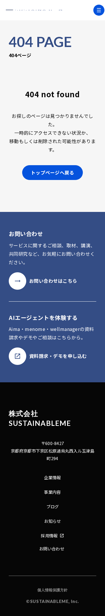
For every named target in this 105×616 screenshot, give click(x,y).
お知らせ (52, 521)
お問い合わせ (51, 548)
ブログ (52, 506)
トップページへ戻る (52, 172)
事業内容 (52, 492)
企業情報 (52, 477)
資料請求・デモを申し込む (58, 355)
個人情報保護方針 (52, 590)
